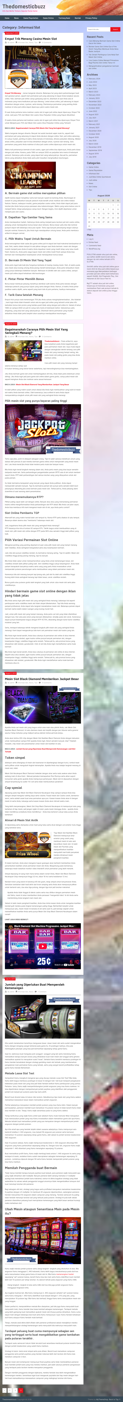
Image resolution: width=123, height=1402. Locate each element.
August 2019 (94, 154)
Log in (91, 239)
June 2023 (93, 82)
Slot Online (93, 187)
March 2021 (93, 121)
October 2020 (94, 134)
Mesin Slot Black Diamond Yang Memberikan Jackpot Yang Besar (42, 384)
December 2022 (95, 101)
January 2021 (94, 127)
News (16, 18)
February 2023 (94, 95)
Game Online (48, 18)
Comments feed (95, 245)
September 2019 (95, 150)
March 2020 (93, 144)
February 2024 (94, 79)
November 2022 (95, 105)
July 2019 (92, 157)
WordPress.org (94, 249)
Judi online (93, 180)
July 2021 (92, 118)
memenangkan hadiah (65, 1274)
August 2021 (93, 114)
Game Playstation (30, 18)
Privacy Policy (91, 18)
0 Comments (47, 42)
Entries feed (93, 242)
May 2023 (93, 85)
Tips (35, 42)
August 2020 (94, 137)
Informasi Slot (23, 42)
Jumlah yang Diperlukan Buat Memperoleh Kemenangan (34, 986)
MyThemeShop (102, 1399)
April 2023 (93, 88)
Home (7, 18)
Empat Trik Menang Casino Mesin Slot (31, 38)
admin (12, 42)
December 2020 (95, 131)
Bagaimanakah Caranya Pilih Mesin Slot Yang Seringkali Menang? (43, 128)
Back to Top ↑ (115, 1399)
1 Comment (42, 992)
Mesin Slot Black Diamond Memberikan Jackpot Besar (42, 679)
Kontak (78, 18)
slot (98, 274)
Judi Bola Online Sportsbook (100, 177)
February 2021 (94, 124)
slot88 (97, 257)
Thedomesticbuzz (23, 6)
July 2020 (92, 140)
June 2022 (93, 111)
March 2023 (93, 92)
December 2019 (95, 147)
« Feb (89, 230)
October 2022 (94, 108)
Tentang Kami (64, 18)
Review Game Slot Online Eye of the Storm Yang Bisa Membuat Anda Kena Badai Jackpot (103, 48)
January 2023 (94, 98)
